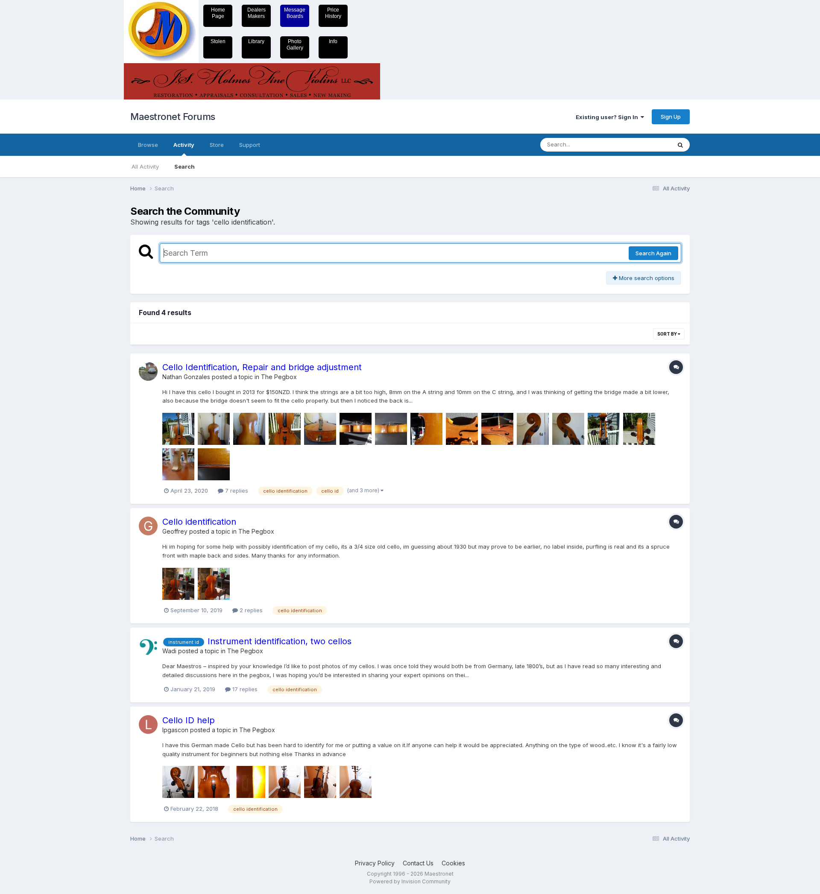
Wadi (169, 650)
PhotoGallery (295, 44)
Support (249, 144)
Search (184, 166)
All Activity (145, 166)
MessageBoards (294, 13)
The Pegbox (279, 376)
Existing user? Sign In (608, 117)
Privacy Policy (375, 863)
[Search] (680, 145)
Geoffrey (174, 531)
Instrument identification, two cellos (279, 641)
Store (217, 144)
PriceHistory (333, 13)
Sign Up (671, 116)
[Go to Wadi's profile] (148, 645)
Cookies (453, 863)
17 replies (244, 689)
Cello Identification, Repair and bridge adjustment (262, 367)
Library (256, 41)
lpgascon (175, 729)
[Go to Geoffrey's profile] (148, 526)
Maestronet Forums (172, 116)
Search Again (653, 253)
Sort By (667, 333)
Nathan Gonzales (186, 376)
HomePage (218, 13)
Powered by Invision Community (410, 881)
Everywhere (644, 144)
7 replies (235, 490)
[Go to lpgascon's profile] (148, 724)
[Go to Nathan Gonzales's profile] (148, 371)
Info (333, 41)
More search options (645, 278)
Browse (148, 144)
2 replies (250, 610)
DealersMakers (256, 13)
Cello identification (199, 522)
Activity (183, 144)
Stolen (218, 41)
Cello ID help (188, 720)
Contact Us (418, 863)
